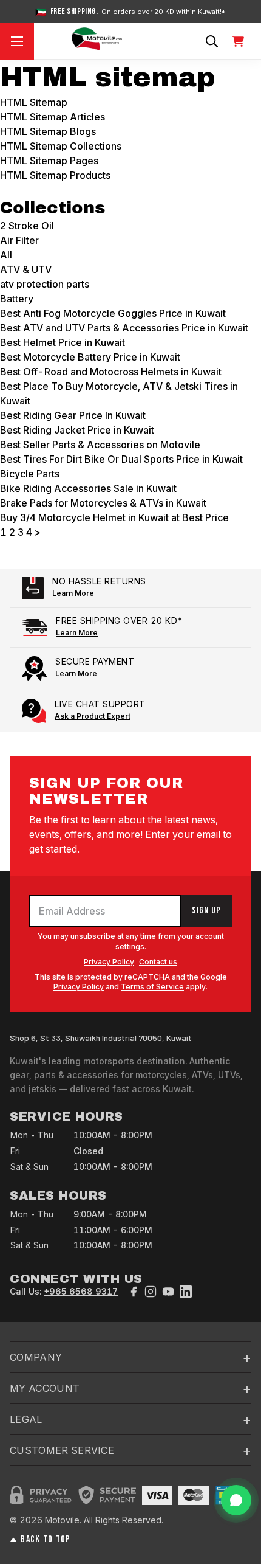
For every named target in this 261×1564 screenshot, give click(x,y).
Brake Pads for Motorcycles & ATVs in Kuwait (103, 503)
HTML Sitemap (33, 102)
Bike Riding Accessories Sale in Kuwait (88, 488)
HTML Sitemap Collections (60, 146)
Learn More (73, 593)
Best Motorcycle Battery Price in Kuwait (90, 357)
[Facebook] (133, 1291)
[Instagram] (150, 1291)
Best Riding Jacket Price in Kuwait (77, 430)
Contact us (158, 961)
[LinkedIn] (186, 1291)
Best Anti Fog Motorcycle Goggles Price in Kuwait (113, 313)
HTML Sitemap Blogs (48, 131)
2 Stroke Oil (27, 226)
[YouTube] (168, 1291)
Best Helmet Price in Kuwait (62, 342)
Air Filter (19, 240)
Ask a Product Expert (92, 716)
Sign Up (206, 910)
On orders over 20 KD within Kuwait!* (163, 12)
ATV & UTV (26, 269)
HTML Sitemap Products (55, 175)
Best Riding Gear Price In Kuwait (73, 415)
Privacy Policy (109, 961)
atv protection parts (44, 284)
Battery (16, 298)
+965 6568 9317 (81, 1291)
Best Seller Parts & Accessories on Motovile (100, 444)
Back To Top (45, 1540)
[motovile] (97, 41)
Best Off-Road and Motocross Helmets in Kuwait (111, 371)
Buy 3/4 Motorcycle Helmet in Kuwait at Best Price (114, 517)
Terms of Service (152, 986)
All (6, 255)
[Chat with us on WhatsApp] (236, 1500)
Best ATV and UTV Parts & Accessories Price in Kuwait (124, 328)
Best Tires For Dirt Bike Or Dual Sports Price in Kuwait (121, 459)
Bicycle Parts (29, 474)
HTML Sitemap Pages (49, 160)
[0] (238, 41)
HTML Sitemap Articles (52, 117)
